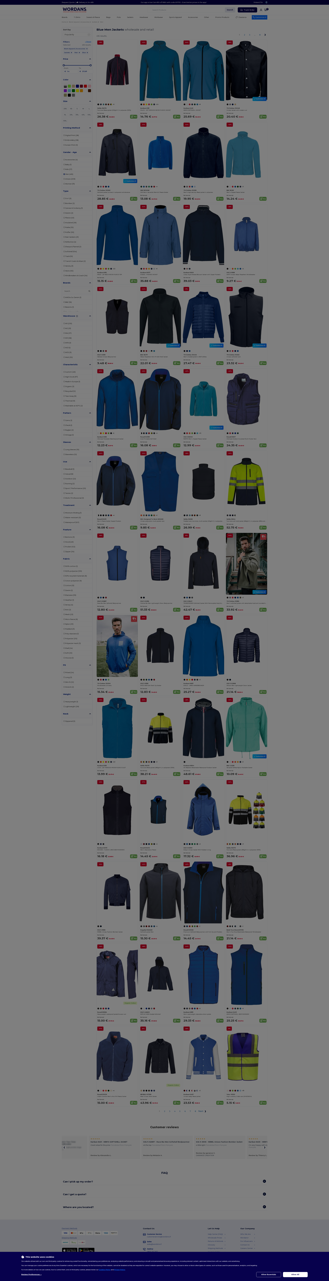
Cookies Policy (105, 1270)
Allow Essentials (268, 1274)
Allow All (295, 1274)
